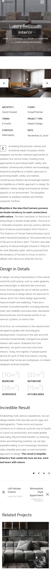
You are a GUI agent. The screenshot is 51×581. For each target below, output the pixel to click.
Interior (34, 551)
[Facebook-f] (39, 473)
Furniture (43, 38)
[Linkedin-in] (44, 473)
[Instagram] (49, 473)
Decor (31, 38)
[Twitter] (33, 473)
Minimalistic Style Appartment (25, 542)
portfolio (18, 38)
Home (5, 38)
